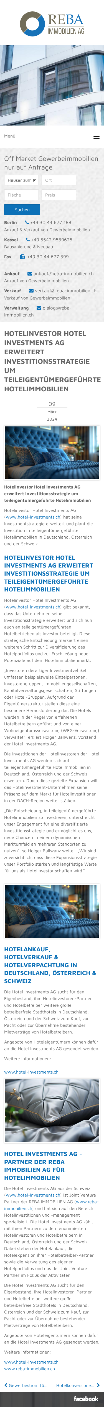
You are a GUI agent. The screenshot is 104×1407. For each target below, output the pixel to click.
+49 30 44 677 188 (50, 222)
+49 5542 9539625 (51, 239)
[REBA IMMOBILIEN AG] (52, 21)
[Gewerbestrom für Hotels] (6, 1385)
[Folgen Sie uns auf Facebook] (86, 1398)
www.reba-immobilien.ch (29, 1368)
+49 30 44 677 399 (48, 256)
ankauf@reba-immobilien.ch (64, 273)
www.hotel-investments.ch (33, 516)
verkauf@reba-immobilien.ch (66, 290)
